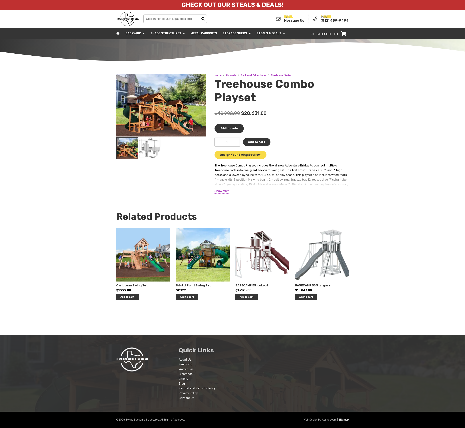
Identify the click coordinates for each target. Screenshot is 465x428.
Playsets (231, 75)
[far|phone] (316, 19)
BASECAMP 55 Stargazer (313, 285)
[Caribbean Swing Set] (143, 230)
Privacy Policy (188, 393)
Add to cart (256, 142)
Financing (185, 364)
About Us (185, 359)
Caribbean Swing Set (132, 285)
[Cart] (343, 33)
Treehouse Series (281, 75)
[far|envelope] (279, 19)
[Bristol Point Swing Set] (203, 230)
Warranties (186, 369)
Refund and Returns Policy (197, 388)
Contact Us (186, 398)
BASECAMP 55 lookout (251, 285)
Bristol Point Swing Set (193, 285)
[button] (127, 297)
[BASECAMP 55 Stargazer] (322, 230)
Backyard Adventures (253, 75)
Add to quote (229, 128)
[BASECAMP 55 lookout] (262, 230)
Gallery (183, 379)
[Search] (203, 19)
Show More (222, 191)
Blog (182, 383)
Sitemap (344, 419)
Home (218, 75)
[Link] (128, 19)
